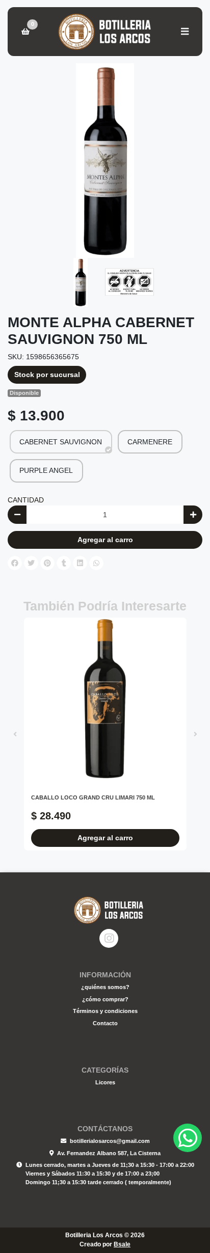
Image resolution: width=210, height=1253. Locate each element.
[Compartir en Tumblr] (64, 563)
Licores (105, 1082)
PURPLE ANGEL (46, 470)
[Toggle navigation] (184, 31)
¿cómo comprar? (105, 999)
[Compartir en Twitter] (31, 563)
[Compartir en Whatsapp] (96, 563)
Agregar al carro (105, 540)
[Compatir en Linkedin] (80, 563)
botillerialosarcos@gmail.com (110, 1141)
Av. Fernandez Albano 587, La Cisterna (109, 1153)
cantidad (26, 500)
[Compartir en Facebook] (15, 563)
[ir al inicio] (109, 910)
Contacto (105, 1023)
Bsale (122, 1244)
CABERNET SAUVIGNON (60, 442)
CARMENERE (149, 442)
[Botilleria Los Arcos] (105, 32)
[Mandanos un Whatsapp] (187, 1138)
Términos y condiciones (105, 1011)
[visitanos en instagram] (108, 938)
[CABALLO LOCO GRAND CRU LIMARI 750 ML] (105, 699)
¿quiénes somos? (105, 987)
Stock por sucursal (47, 374)
